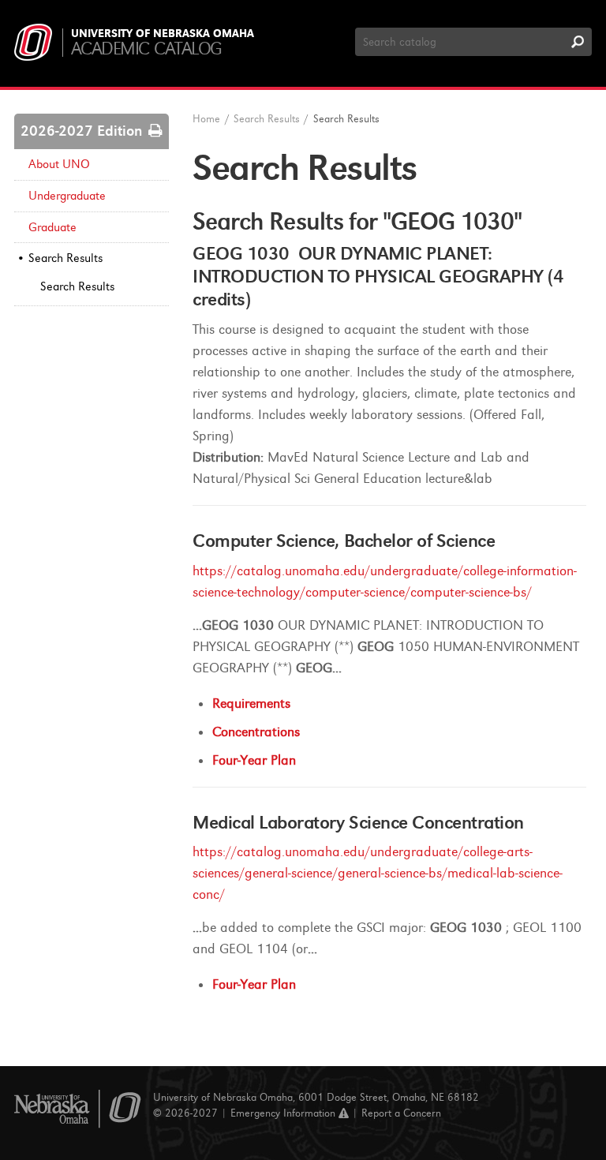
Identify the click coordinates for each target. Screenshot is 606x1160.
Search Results (65, 258)
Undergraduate (67, 196)
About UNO (59, 164)
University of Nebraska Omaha (162, 34)
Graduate (52, 227)
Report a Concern (401, 1113)
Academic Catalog (146, 48)
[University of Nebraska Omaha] (77, 1109)
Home (206, 119)
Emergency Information (284, 1113)
